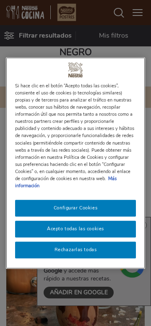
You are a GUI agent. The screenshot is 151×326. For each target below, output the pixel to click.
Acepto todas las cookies (75, 228)
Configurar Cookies (75, 207)
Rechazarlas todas (76, 249)
